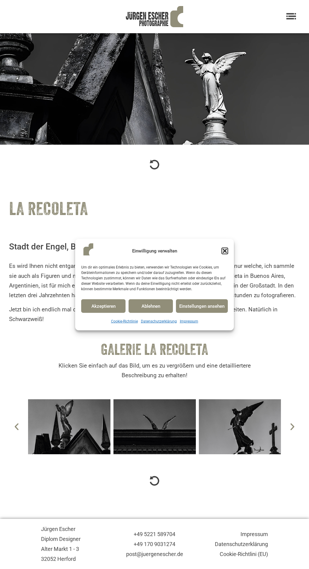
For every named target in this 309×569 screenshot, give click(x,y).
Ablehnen (151, 306)
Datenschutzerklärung (159, 321)
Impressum (189, 321)
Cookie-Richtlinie (124, 321)
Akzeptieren (103, 306)
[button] (225, 251)
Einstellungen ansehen (202, 306)
